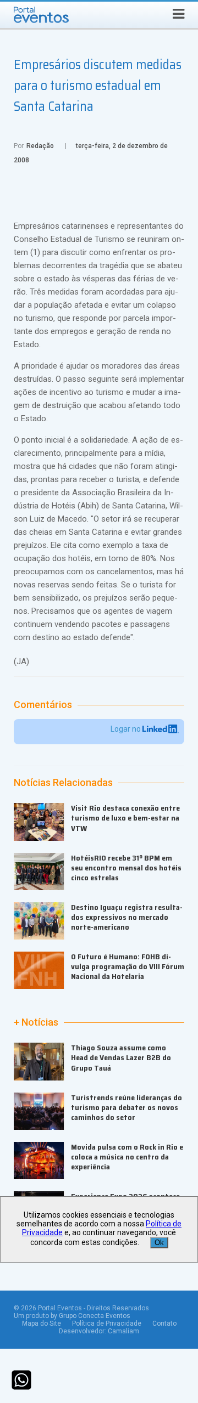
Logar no (126, 729)
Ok (159, 1242)
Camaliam (123, 1331)
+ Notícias (36, 1022)
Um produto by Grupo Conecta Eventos (72, 1316)
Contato (164, 1323)
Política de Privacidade (106, 1323)
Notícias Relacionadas (63, 782)
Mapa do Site (41, 1323)
